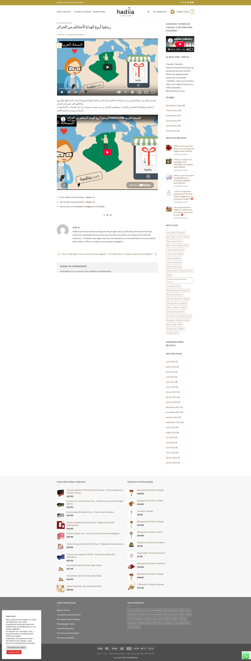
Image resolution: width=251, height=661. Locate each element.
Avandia (139, 610)
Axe (151, 610)
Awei (146, 610)
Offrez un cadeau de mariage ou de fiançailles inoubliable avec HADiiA (183, 163)
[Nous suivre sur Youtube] (193, 3)
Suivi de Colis (171, 329)
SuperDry (169, 623)
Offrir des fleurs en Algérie (176, 303)
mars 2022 (170, 452)
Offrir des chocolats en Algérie (178, 299)
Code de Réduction (65, 628)
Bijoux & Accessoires (174, 241)
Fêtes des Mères (186, 271)
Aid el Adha (171, 233)
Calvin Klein (132, 614)
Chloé (149, 614)
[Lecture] (169, 49)
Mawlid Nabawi (172, 290)
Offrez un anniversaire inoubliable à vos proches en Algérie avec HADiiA (184, 179)
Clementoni (157, 614)
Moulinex (167, 619)
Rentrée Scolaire (183, 320)
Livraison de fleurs (173, 286)
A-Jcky (130, 610)
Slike (154, 623)
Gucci (174, 614)
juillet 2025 (171, 366)
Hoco (130, 619)
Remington (132, 623)
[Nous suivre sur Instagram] (183, 3)
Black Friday (171, 245)
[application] (180, 44)
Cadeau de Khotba (174, 258)
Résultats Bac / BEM (174, 324)
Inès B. (82, 34)
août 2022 (170, 427)
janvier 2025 (171, 397)
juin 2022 (170, 437)
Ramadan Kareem (184, 316)
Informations (172, 120)
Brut (188, 610)
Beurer (166, 610)
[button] (159, 11)
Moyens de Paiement (174, 295)
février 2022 (171, 457)
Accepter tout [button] (14, 652)
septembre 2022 (173, 422)
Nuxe (175, 619)
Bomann (175, 610)
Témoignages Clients (66, 624)
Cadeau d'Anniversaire (175, 250)
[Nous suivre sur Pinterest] (190, 3)
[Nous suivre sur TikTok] (185, 3)
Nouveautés (171, 125)
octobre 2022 (172, 417)
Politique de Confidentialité (140, 654)
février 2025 (171, 392)
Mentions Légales (117, 654)
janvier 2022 (171, 462)
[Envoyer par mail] (111, 215)
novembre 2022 (173, 412)
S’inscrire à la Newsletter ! (68, 633)
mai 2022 (170, 442)
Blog (99, 654)
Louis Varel (157, 619)
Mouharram (185, 290)
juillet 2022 (171, 432)
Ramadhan (171, 320)
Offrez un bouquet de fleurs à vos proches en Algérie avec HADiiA (184, 148)
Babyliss (159, 610)
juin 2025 (170, 372)
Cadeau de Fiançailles (175, 254)
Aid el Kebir (171, 237)
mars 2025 (170, 387)
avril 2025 (170, 382)
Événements (171, 115)
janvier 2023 (171, 402)
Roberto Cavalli (144, 623)
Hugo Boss (138, 619)
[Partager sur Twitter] (107, 215)
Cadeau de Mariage (174, 262)
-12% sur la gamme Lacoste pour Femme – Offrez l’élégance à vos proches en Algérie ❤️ (184, 195)
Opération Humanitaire (175, 312)
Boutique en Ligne (64, 23)
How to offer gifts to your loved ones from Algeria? (83, 254)
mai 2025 (170, 377)
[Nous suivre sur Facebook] (180, 3)
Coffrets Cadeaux (82, 12)
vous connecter (77, 271)
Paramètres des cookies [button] (16, 647)
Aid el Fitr (181, 233)
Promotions (99, 12)
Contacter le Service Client (69, 614)
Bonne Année (183, 245)
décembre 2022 (173, 407)
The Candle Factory (182, 623)
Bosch (182, 610)
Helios (188, 614)
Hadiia (169, 275)
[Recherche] (148, 11)
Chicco (141, 614)
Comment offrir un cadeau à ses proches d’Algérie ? (131, 254)
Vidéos (181, 329)
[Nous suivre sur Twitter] (188, 3)
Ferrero (167, 614)
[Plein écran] (191, 49)
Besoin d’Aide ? (63, 610)
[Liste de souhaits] (172, 12)
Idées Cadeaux (63, 12)
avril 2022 (170, 447)
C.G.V (105, 654)
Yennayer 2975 (172, 333)
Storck (160, 623)
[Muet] (188, 49)
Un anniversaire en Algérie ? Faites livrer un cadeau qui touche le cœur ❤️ (183, 211)
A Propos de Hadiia (65, 637)
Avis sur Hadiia (183, 237)
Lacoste (148, 619)
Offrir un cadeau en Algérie (177, 307)
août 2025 (170, 361)
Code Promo (171, 110)
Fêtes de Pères (172, 271)
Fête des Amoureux (174, 267)
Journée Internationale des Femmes (177, 280)
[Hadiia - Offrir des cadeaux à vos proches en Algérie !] (125, 11)
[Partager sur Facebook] (104, 215)
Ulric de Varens (133, 627)
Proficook (182, 619)
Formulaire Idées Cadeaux (68, 619)
